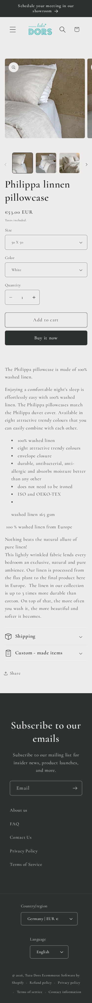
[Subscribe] (75, 788)
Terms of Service (26, 864)
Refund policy (41, 983)
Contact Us (21, 837)
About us (18, 810)
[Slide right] (86, 164)
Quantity (13, 285)
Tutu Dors (33, 975)
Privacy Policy (24, 851)
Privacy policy (69, 983)
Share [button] (15, 673)
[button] (13, 29)
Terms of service (30, 992)
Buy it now (46, 338)
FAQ (14, 823)
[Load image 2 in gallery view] (46, 163)
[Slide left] (5, 164)
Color (10, 257)
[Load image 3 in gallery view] (69, 163)
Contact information (65, 992)
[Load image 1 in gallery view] (23, 163)
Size (8, 230)
